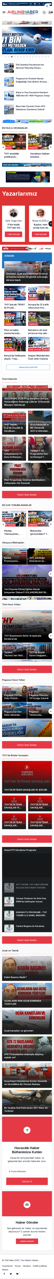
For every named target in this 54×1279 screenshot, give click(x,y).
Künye (18, 1266)
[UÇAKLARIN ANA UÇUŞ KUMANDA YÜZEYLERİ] (27, 995)
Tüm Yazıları (13, 234)
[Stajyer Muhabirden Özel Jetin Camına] (39, 348)
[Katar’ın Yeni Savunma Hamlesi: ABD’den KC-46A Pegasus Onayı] (27, 95)
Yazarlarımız (7, 1266)
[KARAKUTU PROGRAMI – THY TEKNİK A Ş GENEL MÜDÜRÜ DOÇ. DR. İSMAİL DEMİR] (27, 915)
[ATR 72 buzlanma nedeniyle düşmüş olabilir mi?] (27, 1048)
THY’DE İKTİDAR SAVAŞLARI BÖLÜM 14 (39, 807)
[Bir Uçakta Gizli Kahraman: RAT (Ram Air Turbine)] (27, 1102)
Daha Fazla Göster (28, 367)
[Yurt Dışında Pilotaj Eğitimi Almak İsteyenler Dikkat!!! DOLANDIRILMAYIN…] (27, 580)
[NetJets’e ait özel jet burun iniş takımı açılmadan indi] (39, 323)
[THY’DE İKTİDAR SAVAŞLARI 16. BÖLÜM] (27, 777)
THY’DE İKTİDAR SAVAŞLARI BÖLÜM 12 (39, 825)
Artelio (42, 1260)
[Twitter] (11, 1273)
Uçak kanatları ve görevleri (19, 1030)
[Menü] (4, 12)
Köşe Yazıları (9, 525)
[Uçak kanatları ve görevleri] (27, 1022)
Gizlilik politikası (40, 1266)
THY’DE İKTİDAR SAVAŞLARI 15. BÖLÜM (13, 807)
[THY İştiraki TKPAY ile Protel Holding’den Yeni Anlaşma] (15, 297)
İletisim (5, 1269)
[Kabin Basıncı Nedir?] (27, 968)
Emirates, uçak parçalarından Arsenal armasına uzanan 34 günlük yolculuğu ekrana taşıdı (27, 277)
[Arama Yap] (44, 12)
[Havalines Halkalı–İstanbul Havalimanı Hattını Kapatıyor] (21, 147)
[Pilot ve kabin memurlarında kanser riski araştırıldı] (15, 323)
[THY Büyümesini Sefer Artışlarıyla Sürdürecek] (27, 626)
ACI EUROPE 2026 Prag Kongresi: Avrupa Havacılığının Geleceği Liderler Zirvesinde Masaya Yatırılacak (27, 401)
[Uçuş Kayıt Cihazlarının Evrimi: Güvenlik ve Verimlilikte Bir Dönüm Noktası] (27, 1075)
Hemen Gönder (27, 1241)
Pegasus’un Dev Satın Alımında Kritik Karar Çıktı (13, 714)
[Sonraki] (50, 147)
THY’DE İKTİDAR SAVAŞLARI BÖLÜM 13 (13, 825)
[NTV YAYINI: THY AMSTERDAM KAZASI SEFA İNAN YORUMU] (27, 888)
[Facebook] (4, 1273)
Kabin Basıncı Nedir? (15, 977)
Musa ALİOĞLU (40, 220)
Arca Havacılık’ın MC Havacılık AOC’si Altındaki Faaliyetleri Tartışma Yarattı (39, 431)
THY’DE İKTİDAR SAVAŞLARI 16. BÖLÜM (25, 789)
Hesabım (27, 1266)
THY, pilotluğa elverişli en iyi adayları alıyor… (38, 560)
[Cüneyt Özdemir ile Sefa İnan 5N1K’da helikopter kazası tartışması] (27, 901)
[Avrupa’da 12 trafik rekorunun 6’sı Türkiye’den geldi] (39, 297)
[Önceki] (4, 147)
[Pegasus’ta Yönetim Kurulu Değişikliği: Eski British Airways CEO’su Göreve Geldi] (27, 82)
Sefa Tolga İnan (13, 220)
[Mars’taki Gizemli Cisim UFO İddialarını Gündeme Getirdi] (27, 109)
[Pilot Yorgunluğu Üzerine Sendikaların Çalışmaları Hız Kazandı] (27, 475)
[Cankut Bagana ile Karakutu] (27, 929)
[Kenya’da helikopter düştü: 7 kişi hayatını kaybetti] (15, 348)
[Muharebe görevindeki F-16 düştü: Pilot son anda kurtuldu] (40, 524)
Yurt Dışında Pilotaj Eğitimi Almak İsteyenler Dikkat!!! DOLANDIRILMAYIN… (26, 591)
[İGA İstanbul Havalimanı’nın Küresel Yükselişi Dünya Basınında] (27, 68)
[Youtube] (17, 1273)
